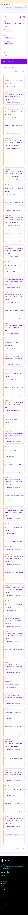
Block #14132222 (11, 102)
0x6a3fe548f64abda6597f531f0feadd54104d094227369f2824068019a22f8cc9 (14, 711)
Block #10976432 (11, 225)
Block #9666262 (10, 734)
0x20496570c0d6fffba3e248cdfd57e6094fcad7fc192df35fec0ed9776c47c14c (14, 418)
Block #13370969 (11, 117)
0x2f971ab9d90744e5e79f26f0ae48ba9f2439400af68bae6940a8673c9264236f (14, 541)
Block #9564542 (10, 811)
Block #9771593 (10, 626)
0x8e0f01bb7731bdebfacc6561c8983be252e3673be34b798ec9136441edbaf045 (14, 433)
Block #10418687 (11, 271)
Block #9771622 (10, 595)
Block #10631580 (11, 241)
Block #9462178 (10, 842)
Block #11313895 (11, 194)
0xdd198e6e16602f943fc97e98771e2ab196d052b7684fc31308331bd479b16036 (14, 264)
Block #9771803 (10, 549)
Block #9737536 (10, 703)
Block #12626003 (11, 164)
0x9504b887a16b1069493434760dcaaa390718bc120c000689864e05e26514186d (14, 356)
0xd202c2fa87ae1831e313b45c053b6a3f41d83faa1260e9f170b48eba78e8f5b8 (14, 248)
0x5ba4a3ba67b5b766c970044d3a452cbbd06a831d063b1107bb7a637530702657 (14, 664)
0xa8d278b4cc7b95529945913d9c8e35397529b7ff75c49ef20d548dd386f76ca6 (14, 634)
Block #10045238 (11, 302)
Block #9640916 (10, 765)
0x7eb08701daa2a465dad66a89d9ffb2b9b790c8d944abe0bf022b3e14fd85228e (14, 495)
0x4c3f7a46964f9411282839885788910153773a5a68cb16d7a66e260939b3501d (14, 217)
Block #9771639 (10, 580)
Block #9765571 (10, 688)
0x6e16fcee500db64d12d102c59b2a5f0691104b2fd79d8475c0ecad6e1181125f (14, 94)
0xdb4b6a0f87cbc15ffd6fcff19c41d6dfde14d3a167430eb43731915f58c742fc (14, 140)
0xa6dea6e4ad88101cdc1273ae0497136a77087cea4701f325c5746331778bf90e (14, 680)
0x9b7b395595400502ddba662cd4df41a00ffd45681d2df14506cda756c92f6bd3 (14, 726)
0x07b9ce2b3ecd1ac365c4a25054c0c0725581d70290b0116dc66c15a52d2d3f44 (14, 695)
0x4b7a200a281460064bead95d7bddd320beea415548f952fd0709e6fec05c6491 (14, 156)
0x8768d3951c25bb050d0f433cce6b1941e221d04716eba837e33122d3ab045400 (14, 587)
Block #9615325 (10, 780)
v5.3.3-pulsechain (9, 911)
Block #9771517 (10, 657)
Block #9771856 (10, 503)
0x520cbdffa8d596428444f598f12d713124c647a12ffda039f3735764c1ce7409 (14, 402)
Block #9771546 (10, 641)
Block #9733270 (10, 718)
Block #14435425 (11, 86)
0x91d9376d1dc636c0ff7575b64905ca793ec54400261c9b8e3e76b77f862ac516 (14, 110)
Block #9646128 (10, 749)
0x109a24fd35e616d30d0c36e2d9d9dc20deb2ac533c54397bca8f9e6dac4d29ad (14, 372)
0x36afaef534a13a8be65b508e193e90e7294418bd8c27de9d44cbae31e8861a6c (14, 387)
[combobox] (15, 7)
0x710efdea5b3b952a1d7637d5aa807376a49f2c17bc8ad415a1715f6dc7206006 (14, 649)
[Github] (2, 872)
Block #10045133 (11, 333)
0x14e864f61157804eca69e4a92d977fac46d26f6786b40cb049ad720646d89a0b (14, 603)
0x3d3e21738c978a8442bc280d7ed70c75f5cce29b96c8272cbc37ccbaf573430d (14, 618)
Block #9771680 (10, 564)
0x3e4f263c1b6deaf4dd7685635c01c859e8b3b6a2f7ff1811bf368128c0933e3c (14, 125)
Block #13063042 (11, 133)
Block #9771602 (10, 610)
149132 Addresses (8, 38)
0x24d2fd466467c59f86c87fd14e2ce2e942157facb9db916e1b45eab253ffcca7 (14, 449)
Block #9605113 (10, 795)
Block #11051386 (11, 210)
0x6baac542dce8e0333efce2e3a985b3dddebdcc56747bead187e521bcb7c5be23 (14, 279)
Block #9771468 (10, 672)
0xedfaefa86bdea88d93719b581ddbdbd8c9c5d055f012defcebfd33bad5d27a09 (14, 464)
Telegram (4, 883)
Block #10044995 (11, 379)
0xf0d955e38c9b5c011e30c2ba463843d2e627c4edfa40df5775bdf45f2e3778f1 (14, 79)
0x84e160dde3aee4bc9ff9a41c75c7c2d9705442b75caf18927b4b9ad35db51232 (14, 757)
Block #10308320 (11, 287)
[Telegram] (8, 872)
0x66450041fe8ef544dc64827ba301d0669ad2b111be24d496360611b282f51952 (14, 325)
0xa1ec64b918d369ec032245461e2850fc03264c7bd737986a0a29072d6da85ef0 (14, 526)
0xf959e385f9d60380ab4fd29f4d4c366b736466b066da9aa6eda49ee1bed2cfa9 (14, 741)
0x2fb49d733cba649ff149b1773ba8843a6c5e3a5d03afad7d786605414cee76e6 (14, 294)
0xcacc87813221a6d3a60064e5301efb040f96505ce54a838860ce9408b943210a (14, 834)
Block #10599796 (11, 256)
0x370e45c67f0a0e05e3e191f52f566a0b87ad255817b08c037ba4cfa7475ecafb (14, 803)
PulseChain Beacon (6, 907)
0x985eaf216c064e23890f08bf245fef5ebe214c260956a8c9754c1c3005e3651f (14, 479)
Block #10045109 (11, 349)
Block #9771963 (10, 441)
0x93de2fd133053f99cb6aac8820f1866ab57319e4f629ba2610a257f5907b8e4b (14, 341)
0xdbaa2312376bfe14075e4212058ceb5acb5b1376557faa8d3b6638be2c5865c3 (14, 556)
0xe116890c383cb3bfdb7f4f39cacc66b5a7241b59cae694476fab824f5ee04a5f (14, 187)
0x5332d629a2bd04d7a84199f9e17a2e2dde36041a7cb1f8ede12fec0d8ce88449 (14, 772)
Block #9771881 (10, 487)
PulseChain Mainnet (6, 893)
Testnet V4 (4, 900)
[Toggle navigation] (25, 4)
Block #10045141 (11, 318)
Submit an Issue (5, 879)
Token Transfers (7, 61)
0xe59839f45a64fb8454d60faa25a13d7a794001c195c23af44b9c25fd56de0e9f (14, 202)
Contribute (4, 881)
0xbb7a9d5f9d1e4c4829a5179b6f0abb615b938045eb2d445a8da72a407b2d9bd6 (14, 788)
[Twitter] (5, 872)
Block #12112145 (11, 179)
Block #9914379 (10, 426)
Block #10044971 (11, 410)
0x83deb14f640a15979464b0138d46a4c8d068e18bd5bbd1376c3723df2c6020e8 (14, 233)
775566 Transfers (8, 43)
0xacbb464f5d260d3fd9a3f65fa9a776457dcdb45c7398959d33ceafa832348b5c (14, 310)
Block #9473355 (10, 826)
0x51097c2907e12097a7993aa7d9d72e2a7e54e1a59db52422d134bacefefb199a (14, 572)
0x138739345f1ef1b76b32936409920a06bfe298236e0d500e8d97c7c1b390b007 (14, 818)
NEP (10, 84)
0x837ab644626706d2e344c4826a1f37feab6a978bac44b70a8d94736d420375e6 (14, 171)
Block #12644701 (11, 148)
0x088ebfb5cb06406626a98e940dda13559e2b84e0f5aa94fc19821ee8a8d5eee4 (14, 510)
